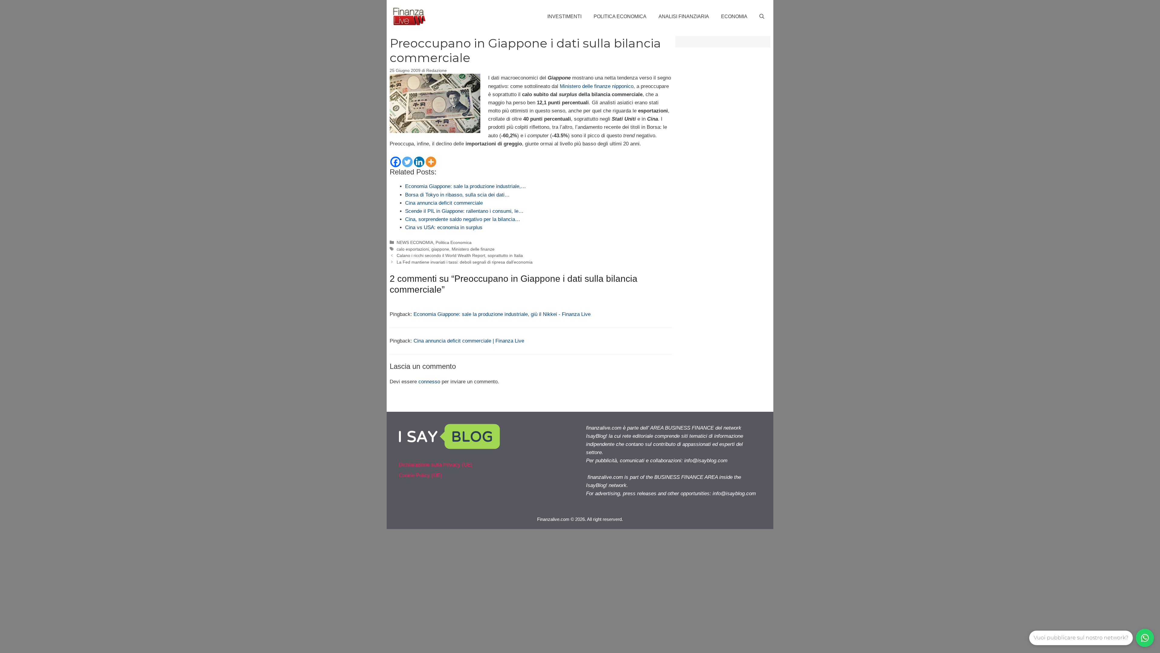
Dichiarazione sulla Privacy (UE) (435, 465)
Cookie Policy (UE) (420, 475)
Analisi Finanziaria (684, 16)
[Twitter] (407, 162)
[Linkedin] (419, 162)
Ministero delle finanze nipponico (596, 86)
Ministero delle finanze (473, 249)
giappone (440, 249)
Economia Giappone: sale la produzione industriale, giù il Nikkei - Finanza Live (502, 314)
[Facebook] (395, 162)
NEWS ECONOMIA (415, 242)
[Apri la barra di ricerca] (761, 16)
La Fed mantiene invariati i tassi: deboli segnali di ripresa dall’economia (465, 262)
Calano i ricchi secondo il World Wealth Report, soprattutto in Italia (460, 255)
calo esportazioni (413, 249)
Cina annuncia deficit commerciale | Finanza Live (469, 341)
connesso (429, 382)
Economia (734, 16)
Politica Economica (620, 16)
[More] (431, 162)
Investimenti (564, 16)
